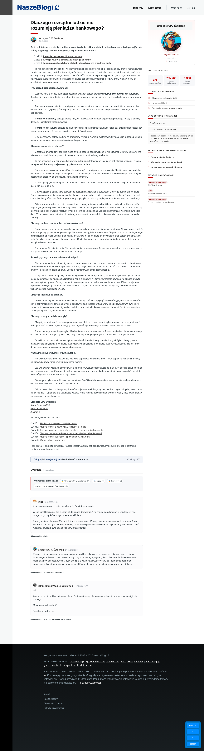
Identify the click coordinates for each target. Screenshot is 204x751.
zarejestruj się (53, 459)
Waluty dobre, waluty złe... (52, 440)
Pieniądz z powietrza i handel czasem (58, 423)
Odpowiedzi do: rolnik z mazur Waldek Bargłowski (50, 619)
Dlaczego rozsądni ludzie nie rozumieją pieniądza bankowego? (71, 433)
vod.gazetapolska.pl (132, 661)
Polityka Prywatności (89, 682)
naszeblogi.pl (152, 661)
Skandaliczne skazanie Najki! (164, 98)
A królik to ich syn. (157, 123)
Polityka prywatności (54, 708)
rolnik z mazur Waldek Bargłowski (51, 486)
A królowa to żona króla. (157, 194)
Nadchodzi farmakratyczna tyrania (167, 108)
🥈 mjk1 (99, 481)
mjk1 (40, 502)
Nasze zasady (51, 699)
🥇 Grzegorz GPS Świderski (75, 481)
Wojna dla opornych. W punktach (166, 162)
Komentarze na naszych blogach (166, 167)
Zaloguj (191, 8)
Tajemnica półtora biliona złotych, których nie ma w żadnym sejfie (72, 430)
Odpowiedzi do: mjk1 (39, 536)
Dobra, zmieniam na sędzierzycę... (164, 129)
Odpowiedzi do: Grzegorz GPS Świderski (46, 572)
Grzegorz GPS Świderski (51, 38)
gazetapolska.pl (95, 661)
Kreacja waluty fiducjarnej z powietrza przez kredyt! (65, 437)
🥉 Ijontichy (115, 481)
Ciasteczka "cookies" (54, 703)
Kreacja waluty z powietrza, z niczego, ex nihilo (63, 427)
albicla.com (86, 665)
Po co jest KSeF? (159, 103)
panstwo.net (112, 661)
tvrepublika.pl (70, 665)
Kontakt (47, 694)
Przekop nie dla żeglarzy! (162, 157)
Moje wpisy (176, 8)
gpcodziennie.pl (52, 665)
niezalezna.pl (77, 661)
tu (45, 675)
